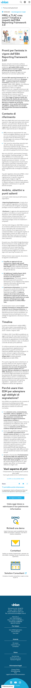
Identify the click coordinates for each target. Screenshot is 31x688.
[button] (19, 483)
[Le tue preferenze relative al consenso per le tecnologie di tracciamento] (7, 686)
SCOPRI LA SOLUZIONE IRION (15, 479)
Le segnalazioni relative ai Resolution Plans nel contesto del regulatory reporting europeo (14, 491)
